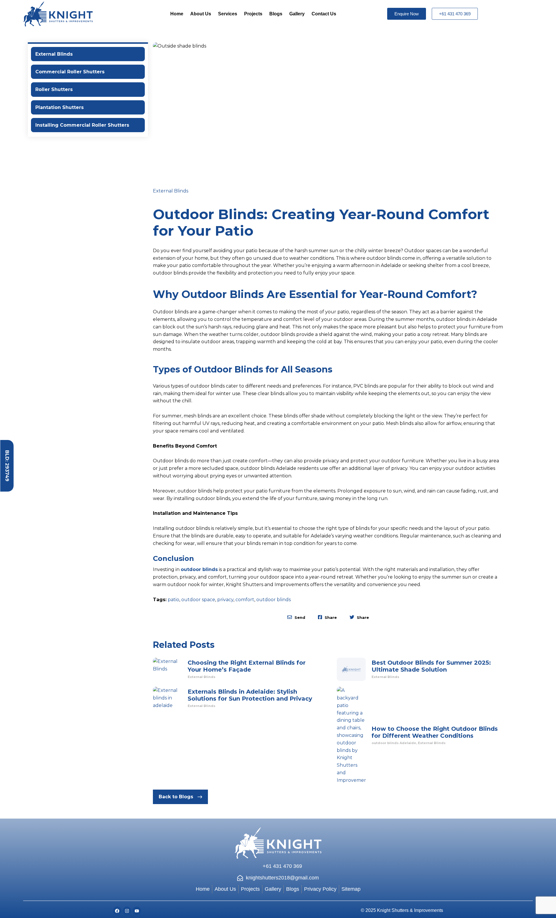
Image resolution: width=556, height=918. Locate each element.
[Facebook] (117, 911)
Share (330, 617)
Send (299, 617)
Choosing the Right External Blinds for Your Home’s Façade (247, 666)
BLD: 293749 (7, 465)
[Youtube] (137, 911)
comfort (244, 599)
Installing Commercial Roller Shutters (82, 125)
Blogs (275, 13)
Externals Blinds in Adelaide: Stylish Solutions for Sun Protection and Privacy (250, 695)
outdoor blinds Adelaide (394, 743)
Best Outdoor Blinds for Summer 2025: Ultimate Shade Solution (431, 666)
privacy (225, 599)
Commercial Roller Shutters (70, 71)
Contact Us (324, 13)
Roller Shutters (54, 89)
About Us (200, 13)
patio (173, 599)
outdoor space (198, 599)
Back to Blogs (176, 796)
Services (227, 13)
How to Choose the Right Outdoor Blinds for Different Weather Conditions (435, 732)
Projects (253, 13)
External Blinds (54, 54)
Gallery (297, 13)
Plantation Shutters (59, 107)
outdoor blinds (199, 569)
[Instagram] (127, 911)
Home (176, 13)
